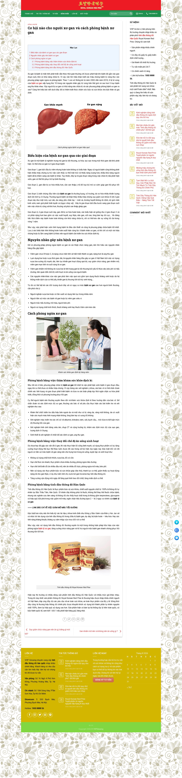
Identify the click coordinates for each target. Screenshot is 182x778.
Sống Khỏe (65, 14)
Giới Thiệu (84, 14)
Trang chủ (29, 14)
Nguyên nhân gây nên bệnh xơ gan (44, 55)
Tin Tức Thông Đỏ (43, 14)
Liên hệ (74, 14)
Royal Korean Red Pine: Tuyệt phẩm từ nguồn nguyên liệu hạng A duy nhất (146, 156)
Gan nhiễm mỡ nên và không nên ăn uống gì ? (99, 631)
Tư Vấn (55, 14)
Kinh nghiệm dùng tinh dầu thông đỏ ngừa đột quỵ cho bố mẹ (146, 114)
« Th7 (129, 687)
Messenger (176, 541)
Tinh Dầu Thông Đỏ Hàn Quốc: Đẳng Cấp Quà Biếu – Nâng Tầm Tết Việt (146, 199)
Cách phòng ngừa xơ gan (40, 58)
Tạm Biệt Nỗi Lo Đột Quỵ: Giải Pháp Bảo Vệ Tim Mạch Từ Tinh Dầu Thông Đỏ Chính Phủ (146, 184)
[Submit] (131, 14)
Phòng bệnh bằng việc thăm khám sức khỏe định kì (54, 61)
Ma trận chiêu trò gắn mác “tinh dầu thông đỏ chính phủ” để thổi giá (146, 127)
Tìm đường (177, 525)
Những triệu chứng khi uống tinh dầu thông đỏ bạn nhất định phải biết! (146, 170)
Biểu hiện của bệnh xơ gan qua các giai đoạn (48, 52)
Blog (91, 725)
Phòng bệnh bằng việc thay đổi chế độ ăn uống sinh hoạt (56, 64)
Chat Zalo (177, 533)
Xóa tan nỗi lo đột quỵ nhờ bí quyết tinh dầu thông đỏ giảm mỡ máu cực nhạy (146, 141)
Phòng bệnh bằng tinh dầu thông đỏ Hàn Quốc (52, 67)
